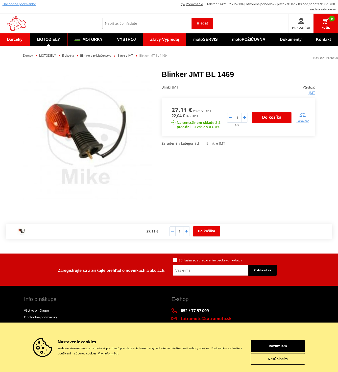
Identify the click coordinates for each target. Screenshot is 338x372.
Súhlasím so (210, 260)
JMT (312, 92)
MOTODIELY (47, 55)
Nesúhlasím (278, 358)
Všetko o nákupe (36, 310)
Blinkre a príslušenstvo (95, 55)
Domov (28, 55)
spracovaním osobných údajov (219, 260)
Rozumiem (278, 346)
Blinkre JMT (125, 55)
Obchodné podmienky (19, 4)
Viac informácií (108, 353)
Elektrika (68, 55)
